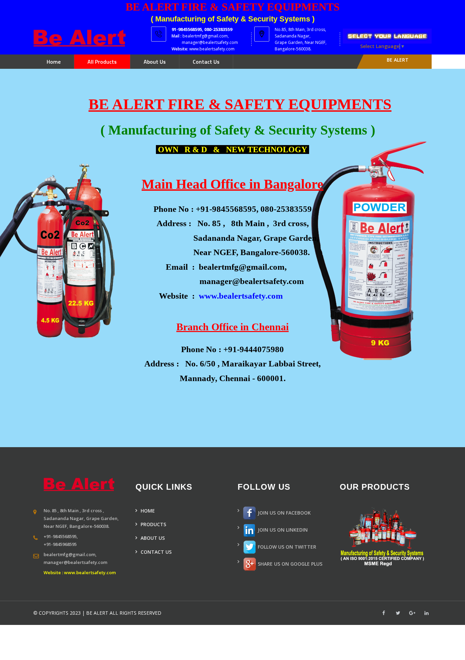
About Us (155, 62)
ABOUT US (153, 538)
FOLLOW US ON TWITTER (286, 547)
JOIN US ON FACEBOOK (283, 512)
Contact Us (206, 62)
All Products (102, 62)
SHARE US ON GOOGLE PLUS (289, 564)
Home (54, 62)
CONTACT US (156, 552)
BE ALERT (397, 60)
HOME (148, 510)
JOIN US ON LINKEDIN (282, 530)
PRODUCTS (153, 524)
